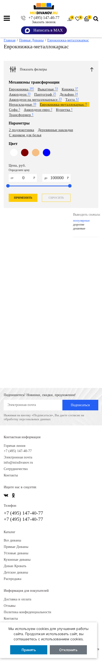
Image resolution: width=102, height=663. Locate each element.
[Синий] (46, 157)
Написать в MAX (47, 30)
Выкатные (48, 89)
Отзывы (9, 606)
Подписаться (80, 405)
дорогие (78, 224)
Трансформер (21, 115)
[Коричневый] (25, 157)
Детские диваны (16, 572)
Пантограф (45, 94)
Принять (29, 650)
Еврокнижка (21, 89)
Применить (23, 197)
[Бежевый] (36, 157)
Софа (14, 110)
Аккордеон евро (38, 110)
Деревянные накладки (55, 130)
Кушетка (64, 110)
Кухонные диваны (17, 559)
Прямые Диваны (16, 547)
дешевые (79, 228)
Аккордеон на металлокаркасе (35, 100)
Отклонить (68, 650)
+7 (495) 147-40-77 (43, 18)
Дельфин (69, 94)
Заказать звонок (44, 22)
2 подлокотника (21, 130)
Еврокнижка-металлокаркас (63, 104)
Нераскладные (22, 104)
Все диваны (12, 540)
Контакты (11, 475)
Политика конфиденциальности (27, 612)
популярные (81, 220)
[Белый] (14, 157)
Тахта (72, 100)
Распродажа (12, 579)
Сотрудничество (16, 469)
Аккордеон (19, 94)
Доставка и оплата (17, 599)
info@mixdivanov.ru (18, 462)
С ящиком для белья (25, 135)
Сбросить (56, 197)
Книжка (70, 89)
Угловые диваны (16, 553)
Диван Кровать (15, 566)
